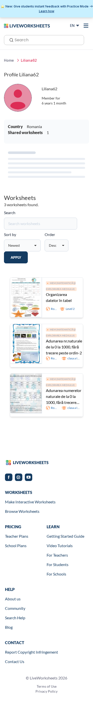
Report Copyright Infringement (31, 652)
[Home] (27, 25)
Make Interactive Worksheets (30, 501)
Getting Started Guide (65, 536)
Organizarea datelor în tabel (59, 297)
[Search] (10, 40)
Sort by (10, 234)
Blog (9, 627)
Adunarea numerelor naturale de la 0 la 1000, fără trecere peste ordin (63, 396)
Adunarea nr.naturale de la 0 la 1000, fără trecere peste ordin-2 (64, 346)
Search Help (15, 617)
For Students (57, 564)
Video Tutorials (60, 545)
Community (15, 608)
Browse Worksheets (22, 511)
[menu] (86, 26)
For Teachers (57, 555)
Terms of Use (47, 686)
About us (13, 598)
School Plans (16, 545)
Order (50, 234)
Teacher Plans (16, 536)
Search (9, 212)
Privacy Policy (46, 691)
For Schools (56, 574)
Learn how (46, 11)
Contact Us (14, 661)
